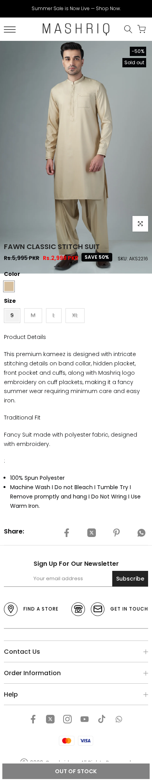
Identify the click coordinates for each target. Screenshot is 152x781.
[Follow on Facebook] (33, 719)
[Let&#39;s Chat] (119, 719)
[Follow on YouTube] (84, 719)
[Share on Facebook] (66, 532)
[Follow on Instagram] (67, 719)
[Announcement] (76, 8)
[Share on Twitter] (91, 532)
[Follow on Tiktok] (102, 719)
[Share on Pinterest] (116, 532)
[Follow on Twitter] (50, 719)
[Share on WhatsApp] (141, 532)
